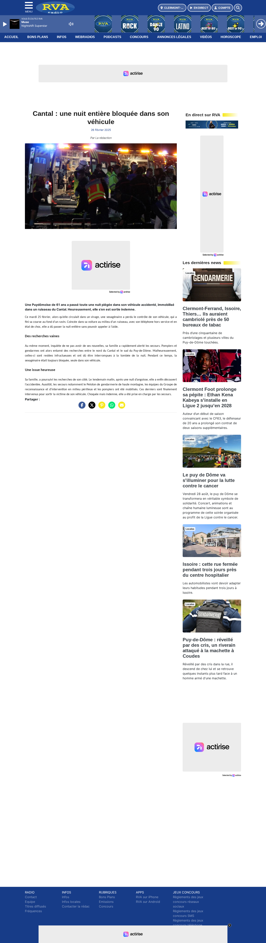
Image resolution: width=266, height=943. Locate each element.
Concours (139, 37)
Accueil (11, 37)
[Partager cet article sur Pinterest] (100, 407)
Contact (31, 897)
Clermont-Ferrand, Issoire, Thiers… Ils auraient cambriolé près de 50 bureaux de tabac (212, 316)
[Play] (5, 24)
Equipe (30, 902)
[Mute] (71, 24)
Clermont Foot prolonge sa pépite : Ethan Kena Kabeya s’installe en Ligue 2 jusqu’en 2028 (209, 397)
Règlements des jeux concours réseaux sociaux (188, 901)
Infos (61, 37)
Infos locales (71, 902)
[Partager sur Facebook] (81, 407)
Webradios (85, 37)
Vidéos (206, 37)
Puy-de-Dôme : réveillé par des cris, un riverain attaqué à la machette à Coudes (209, 648)
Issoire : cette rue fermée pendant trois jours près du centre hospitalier (210, 570)
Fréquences (33, 911)
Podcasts (112, 37)
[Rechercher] (238, 8)
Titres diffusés (35, 906)
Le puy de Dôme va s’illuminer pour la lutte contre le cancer (209, 480)
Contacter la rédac (76, 906)
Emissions (106, 902)
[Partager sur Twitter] (90, 407)
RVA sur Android (148, 902)
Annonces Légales (174, 37)
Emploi (256, 37)
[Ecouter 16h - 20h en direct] (212, 124)
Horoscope (231, 37)
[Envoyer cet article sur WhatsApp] (110, 407)
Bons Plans (37, 37)
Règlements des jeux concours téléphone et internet (188, 925)
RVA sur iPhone (147, 897)
